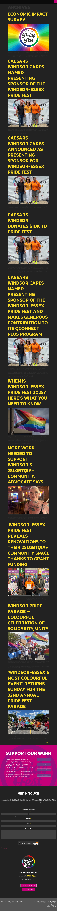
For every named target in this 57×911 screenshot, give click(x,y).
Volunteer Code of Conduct (15, 902)
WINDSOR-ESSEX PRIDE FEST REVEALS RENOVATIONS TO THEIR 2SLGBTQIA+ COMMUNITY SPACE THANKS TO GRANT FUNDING (28, 544)
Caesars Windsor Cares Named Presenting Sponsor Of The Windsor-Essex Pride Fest (26, 78)
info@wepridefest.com (33, 876)
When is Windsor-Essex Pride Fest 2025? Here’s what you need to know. (27, 392)
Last (42, 816)
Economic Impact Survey (28, 16)
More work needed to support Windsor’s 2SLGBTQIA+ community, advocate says (25, 464)
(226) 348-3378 (30, 875)
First (15, 816)
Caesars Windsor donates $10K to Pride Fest (27, 223)
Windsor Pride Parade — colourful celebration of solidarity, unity (28, 617)
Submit (5, 848)
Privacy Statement (5, 902)
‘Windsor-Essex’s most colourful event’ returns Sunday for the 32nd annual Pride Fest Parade (28, 689)
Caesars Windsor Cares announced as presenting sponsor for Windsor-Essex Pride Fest (26, 154)
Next (47, 742)
